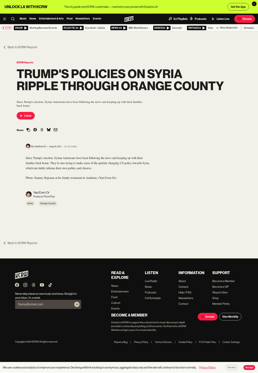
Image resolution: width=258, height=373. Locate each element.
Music (23, 18)
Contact (183, 303)
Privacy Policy (139, 342)
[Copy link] (28, 130)
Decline (232, 367)
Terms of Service (161, 342)
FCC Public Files (205, 342)
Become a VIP (220, 286)
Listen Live (223, 19)
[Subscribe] (77, 304)
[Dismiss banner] (254, 4)
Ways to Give (220, 292)
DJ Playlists (181, 19)
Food (70, 18)
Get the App (238, 7)
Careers (183, 286)
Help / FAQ (184, 292)
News (32, 18)
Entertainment (120, 291)
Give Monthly (230, 316)
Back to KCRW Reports (22, 47)
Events (97, 18)
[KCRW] (21, 278)
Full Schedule (153, 298)
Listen (28, 115)
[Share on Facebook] (35, 130)
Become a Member (223, 281)
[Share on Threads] (42, 130)
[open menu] (6, 19)
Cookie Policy (183, 342)
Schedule (249, 27)
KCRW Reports (25, 62)
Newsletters (83, 18)
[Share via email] (55, 130)
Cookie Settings (231, 342)
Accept (249, 367)
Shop (215, 298)
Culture (115, 302)
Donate (247, 19)
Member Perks (220, 303)
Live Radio (151, 281)
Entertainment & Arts (51, 18)
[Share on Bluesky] (49, 130)
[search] (14, 19)
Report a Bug (120, 342)
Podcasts (200, 19)
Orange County (48, 203)
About (182, 281)
